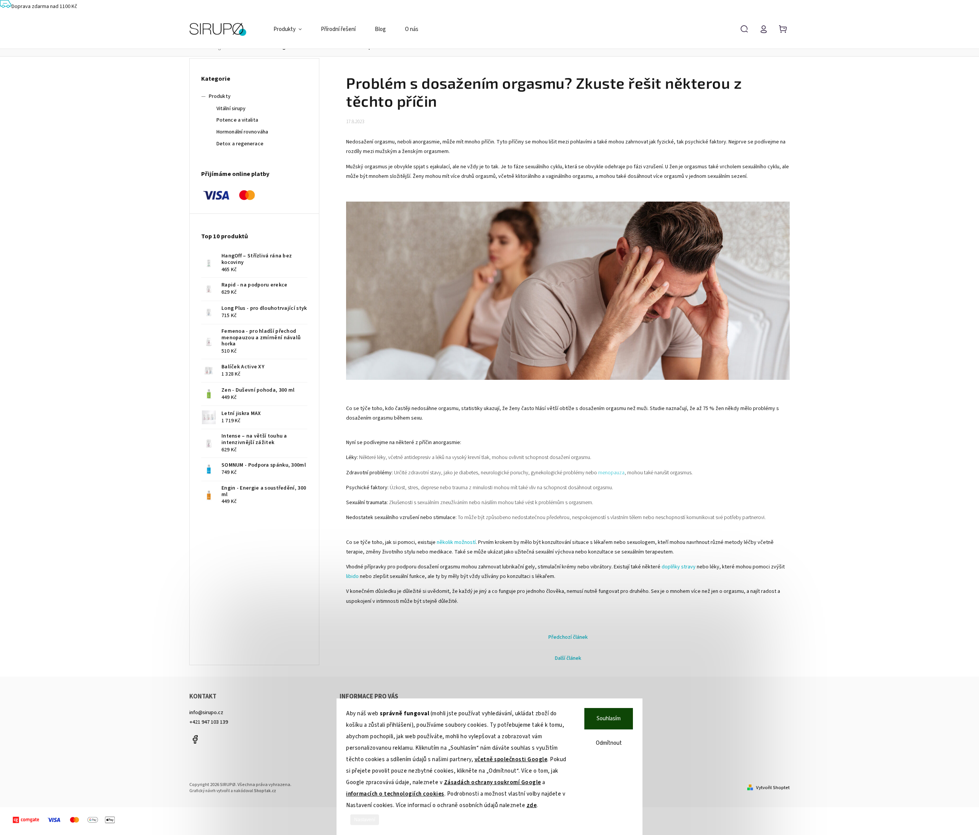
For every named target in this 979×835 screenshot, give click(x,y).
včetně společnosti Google (511, 759)
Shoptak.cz (265, 791)
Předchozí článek (568, 637)
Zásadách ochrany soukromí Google (492, 782)
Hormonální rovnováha (242, 132)
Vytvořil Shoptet (773, 787)
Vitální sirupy (231, 108)
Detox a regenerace (239, 144)
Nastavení (364, 819)
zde (532, 805)
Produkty (220, 96)
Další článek (568, 658)
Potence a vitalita (237, 120)
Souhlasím (609, 719)
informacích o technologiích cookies (395, 794)
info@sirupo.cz (206, 712)
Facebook (195, 739)
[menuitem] (292, 29)
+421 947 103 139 (208, 722)
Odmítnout (609, 743)
